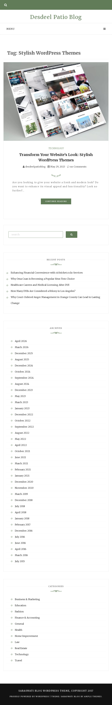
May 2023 (20, 396)
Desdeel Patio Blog (56, 17)
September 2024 (24, 377)
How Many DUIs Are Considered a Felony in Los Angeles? (43, 291)
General (19, 623)
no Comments (77, 166)
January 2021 (22, 475)
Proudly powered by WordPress (30, 696)
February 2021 (23, 469)
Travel (18, 660)
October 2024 (22, 371)
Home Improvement (26, 636)
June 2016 (20, 542)
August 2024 (22, 383)
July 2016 (20, 536)
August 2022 (22, 432)
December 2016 (24, 530)
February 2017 (22, 524)
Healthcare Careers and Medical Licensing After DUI (40, 284)
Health (18, 629)
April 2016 (20, 549)
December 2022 (24, 414)
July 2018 (20, 506)
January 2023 (22, 408)
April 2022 (21, 445)
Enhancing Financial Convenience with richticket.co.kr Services (47, 272)
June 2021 (20, 457)
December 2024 (24, 365)
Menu (10, 28)
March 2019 (21, 494)
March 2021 (21, 463)
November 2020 (24, 487)
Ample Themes (93, 696)
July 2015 (20, 561)
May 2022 (20, 438)
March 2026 (21, 347)
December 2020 (24, 481)
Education (20, 605)
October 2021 (22, 451)
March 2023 (21, 402)
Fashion (19, 611)
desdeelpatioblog (35, 166)
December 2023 (24, 390)
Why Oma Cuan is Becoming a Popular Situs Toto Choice (43, 278)
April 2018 (20, 512)
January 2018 (22, 518)
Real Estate (21, 648)
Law (17, 642)
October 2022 (22, 420)
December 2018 (24, 500)
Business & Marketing (27, 599)
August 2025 (22, 359)
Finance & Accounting (27, 617)
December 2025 (24, 353)
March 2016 (21, 555)
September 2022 (24, 426)
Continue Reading (56, 201)
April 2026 (21, 341)
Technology (56, 148)
